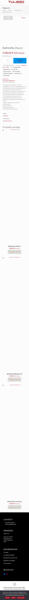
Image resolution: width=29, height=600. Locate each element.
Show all (23, 17)
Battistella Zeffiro (14, 246)
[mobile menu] (2, 2)
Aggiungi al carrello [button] (14, 252)
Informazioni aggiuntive (9, 80)
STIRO (10, 10)
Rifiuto (13, 597)
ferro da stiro (15, 69)
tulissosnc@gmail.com (10, 524)
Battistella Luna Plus (14, 501)
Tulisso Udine (6, 75)
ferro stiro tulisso (7, 71)
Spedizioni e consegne (9, 560)
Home (4, 10)
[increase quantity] (11, 60)
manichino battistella (8, 73)
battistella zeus (6, 69)
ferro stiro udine (16, 71)
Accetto (8, 597)
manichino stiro (17, 73)
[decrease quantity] (4, 60)
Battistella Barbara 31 (14, 374)
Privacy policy (7, 563)
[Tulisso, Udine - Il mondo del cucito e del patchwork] (16, 2)
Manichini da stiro (7, 121)
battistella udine (16, 67)
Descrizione (6, 79)
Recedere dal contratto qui (10, 557)
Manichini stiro (18, 10)
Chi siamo (5, 552)
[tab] (14, 79)
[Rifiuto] (27, 595)
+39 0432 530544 (9, 522)
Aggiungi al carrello (20, 60)
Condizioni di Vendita (8, 555)
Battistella (5, 115)
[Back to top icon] (14, 584)
